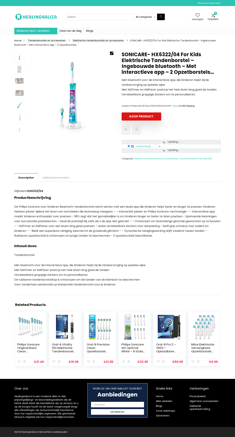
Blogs (89, 31)
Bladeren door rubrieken (33, 31)
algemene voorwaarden (204, 401)
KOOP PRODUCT (141, 116)
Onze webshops (165, 411)
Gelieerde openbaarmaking (200, 407)
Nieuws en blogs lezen (209, 3)
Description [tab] (26, 177)
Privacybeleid (197, 396)
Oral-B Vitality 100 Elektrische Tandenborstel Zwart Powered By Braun (63, 351)
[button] (111, 53)
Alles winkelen (164, 401)
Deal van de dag (70, 31)
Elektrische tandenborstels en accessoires (98, 40)
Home (18, 40)
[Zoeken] (161, 17)
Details (175, 105)
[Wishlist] (198, 15)
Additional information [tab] (56, 177)
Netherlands (143, 146)
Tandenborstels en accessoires (46, 40)
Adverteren (162, 415)
